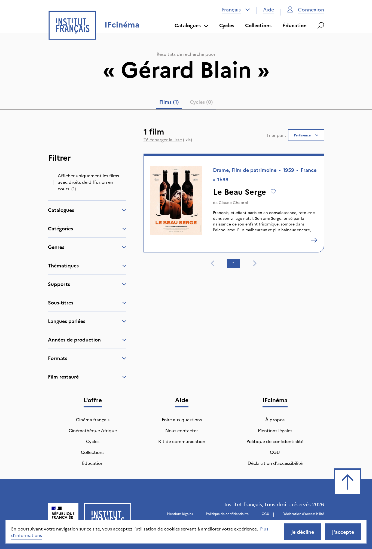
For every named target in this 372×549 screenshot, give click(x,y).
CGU (275, 452)
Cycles (226, 25)
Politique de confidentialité (274, 441)
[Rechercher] (321, 25)
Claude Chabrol (233, 202)
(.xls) (168, 139)
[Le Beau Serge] (314, 240)
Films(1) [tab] (169, 101)
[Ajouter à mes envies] (273, 191)
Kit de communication (181, 441)
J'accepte (343, 531)
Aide (268, 9)
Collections (258, 25)
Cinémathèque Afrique (93, 430)
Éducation (294, 25)
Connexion (311, 9)
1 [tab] (234, 263)
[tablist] (186, 102)
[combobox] (236, 9)
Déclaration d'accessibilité (275, 463)
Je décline (302, 531)
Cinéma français (92, 419)
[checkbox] (50, 182)
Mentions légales (275, 430)
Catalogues (188, 25)
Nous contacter (181, 430)
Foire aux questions (182, 419)
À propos (275, 419)
